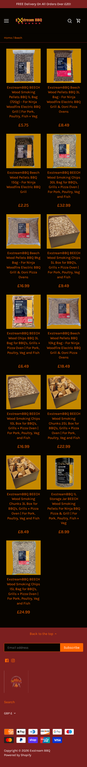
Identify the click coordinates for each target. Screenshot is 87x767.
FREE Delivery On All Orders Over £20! (43, 4)
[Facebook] (6, 660)
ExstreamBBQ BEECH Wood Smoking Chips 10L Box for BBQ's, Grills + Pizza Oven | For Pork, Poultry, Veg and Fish (23, 426)
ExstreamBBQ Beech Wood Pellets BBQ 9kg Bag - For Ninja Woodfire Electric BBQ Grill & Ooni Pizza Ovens (23, 265)
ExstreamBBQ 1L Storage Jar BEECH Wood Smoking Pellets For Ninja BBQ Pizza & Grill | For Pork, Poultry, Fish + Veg (63, 508)
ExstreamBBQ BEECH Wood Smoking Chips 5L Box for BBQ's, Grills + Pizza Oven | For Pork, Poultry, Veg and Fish (63, 265)
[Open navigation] (6, 20)
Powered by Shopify (17, 755)
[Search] (69, 20)
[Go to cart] (78, 20)
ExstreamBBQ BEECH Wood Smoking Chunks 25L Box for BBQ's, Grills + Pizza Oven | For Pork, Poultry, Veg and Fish (63, 426)
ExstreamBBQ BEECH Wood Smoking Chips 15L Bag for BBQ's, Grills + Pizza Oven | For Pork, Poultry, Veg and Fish (23, 591)
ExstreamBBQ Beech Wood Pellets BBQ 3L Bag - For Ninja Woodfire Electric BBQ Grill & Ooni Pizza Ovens (64, 99)
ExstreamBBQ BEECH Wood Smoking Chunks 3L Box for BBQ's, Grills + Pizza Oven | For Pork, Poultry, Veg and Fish (23, 506)
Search (9, 702)
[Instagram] (13, 660)
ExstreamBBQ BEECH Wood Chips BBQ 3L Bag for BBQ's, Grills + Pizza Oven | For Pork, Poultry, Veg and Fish (23, 342)
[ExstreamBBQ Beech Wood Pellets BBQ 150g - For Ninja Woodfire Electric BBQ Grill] (23, 151)
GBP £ (8, 713)
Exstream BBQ (40, 750)
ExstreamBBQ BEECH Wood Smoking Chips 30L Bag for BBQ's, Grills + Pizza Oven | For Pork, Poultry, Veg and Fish (63, 184)
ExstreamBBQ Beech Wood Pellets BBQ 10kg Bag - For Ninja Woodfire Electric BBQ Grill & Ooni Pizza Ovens (64, 345)
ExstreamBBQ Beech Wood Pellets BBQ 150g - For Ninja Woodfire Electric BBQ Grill (23, 182)
